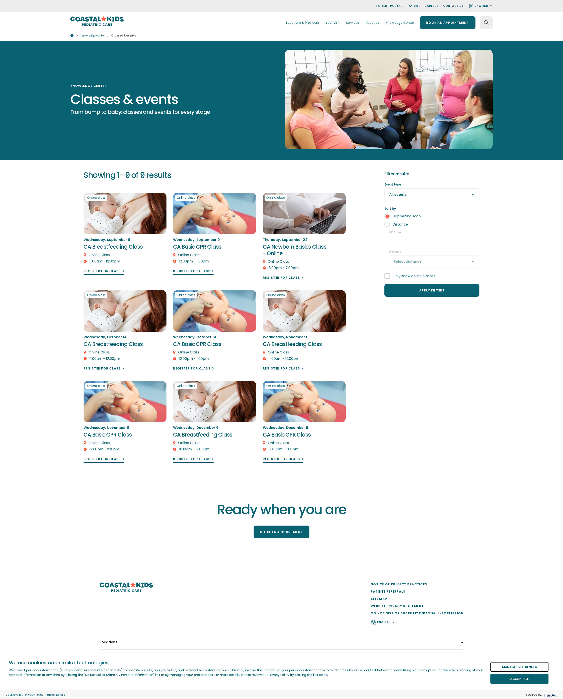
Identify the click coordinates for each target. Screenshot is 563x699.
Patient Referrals (388, 591)
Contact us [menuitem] (453, 6)
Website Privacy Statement (397, 606)
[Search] (486, 22)
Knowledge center (92, 35)
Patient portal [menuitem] (389, 6)
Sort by (390, 208)
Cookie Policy (14, 695)
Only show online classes (414, 276)
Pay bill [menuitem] (413, 6)
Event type (392, 184)
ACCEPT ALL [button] (519, 679)
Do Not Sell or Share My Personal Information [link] (417, 613)
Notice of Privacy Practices (399, 584)
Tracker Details (55, 695)
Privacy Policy (34, 695)
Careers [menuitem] (431, 6)
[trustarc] (550, 694)
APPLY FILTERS (431, 290)
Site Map (379, 599)
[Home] (72, 35)
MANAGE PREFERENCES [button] (519, 667)
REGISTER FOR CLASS (102, 271)
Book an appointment (447, 22)
